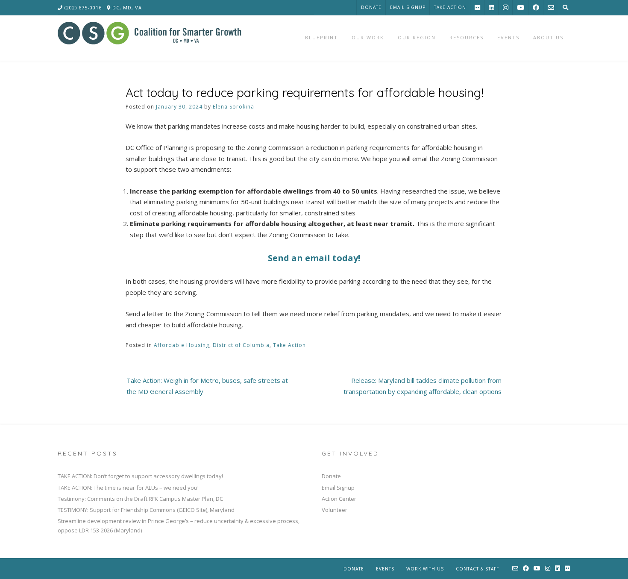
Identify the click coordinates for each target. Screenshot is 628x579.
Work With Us (425, 569)
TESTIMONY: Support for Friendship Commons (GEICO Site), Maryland (146, 510)
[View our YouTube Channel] (520, 7)
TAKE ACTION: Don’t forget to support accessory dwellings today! (140, 476)
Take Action (450, 7)
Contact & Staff (477, 569)
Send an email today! (314, 258)
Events (385, 569)
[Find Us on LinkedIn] (491, 7)
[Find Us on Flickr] (477, 7)
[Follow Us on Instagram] (506, 7)
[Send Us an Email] (550, 7)
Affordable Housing (181, 345)
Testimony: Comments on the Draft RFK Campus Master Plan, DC (140, 499)
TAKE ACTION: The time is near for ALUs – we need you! (128, 487)
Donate (371, 7)
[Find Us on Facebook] (535, 7)
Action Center (339, 499)
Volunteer (334, 510)
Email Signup (408, 7)
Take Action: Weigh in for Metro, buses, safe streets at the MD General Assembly (207, 386)
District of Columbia (241, 345)
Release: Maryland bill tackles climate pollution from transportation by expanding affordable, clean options (422, 386)
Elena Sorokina (233, 106)
